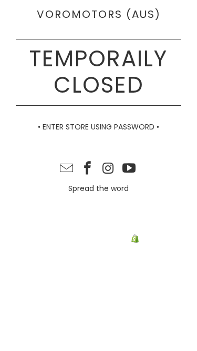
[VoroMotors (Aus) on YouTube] (129, 169)
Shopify (154, 239)
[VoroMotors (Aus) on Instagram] (109, 169)
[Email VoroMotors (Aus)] (67, 169)
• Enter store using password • (98, 127)
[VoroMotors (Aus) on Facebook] (88, 169)
